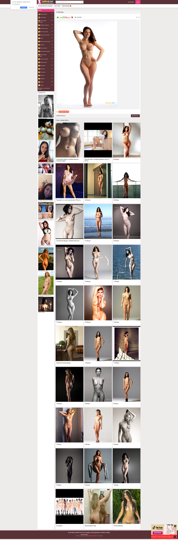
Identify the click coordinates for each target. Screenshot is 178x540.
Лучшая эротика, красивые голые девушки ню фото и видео (89, 535)
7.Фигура (58, 444)
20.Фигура (116, 241)
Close (161, 531)
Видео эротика (43, 14)
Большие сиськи (44, 28)
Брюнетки (42, 68)
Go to (166, 531)
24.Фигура (116, 159)
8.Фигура (115, 403)
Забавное (42, 78)
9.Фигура (87, 403)
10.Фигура (59, 403)
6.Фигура (87, 444)
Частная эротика (44, 59)
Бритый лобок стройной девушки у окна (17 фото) (97, 160)
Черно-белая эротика (42, 55)
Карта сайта (57, 5)
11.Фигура (116, 363)
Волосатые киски (44, 31)
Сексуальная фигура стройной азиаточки (67, 241)
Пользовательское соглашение (45, 5)
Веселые (42, 75)
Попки (41, 38)
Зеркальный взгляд (90, 526)
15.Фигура (87, 322)
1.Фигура (115, 485)
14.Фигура (116, 322)
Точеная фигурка (118, 526)
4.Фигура (58, 485)
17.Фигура (116, 281)
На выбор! (59, 526)
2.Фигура (87, 485)
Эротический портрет (45, 51)
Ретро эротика (43, 48)
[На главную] (46, 2)
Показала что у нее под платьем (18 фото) (68, 200)
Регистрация (131, 2)
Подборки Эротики (44, 25)
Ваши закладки (66, 5)
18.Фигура (87, 281)
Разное (42, 81)
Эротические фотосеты (42, 21)
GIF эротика (43, 17)
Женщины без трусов (45, 41)
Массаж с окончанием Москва (44, 89)
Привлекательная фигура (63, 363)
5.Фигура (115, 444)
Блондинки (42, 65)
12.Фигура (87, 363)
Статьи (41, 85)
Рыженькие (42, 72)
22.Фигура (116, 200)
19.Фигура (59, 281)
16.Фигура (59, 322)
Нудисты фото (43, 62)
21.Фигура (87, 241)
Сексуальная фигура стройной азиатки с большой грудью (67, 160)
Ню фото (42, 44)
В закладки (79, 17)
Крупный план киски (45, 34)
